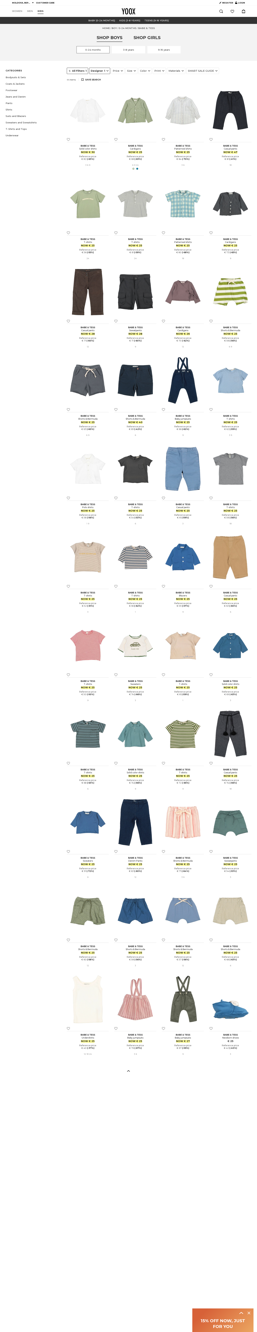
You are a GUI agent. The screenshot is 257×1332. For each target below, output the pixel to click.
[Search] (221, 11)
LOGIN (240, 3)
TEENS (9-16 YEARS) (156, 20)
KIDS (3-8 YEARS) (129, 20)
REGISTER (227, 3)
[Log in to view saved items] (232, 11)
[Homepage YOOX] (128, 11)
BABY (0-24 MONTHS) (101, 20)
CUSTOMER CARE (45, 3)
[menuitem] (17, 11)
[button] (34, 77)
